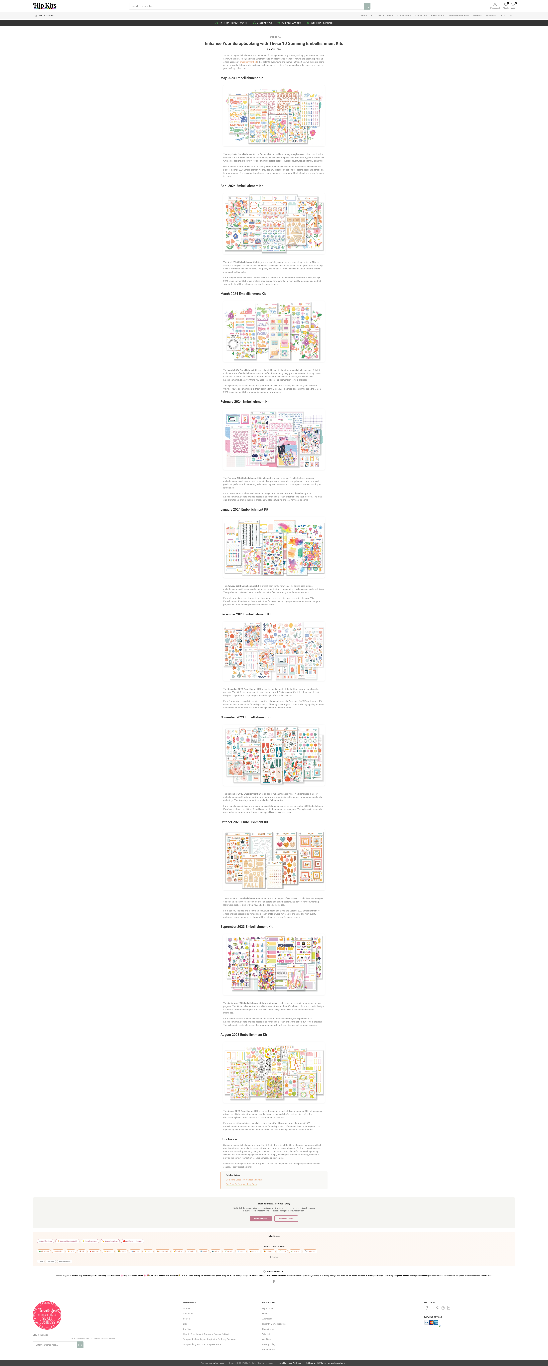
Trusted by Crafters (233, 23)
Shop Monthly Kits (260, 1219)
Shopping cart (268, 1329)
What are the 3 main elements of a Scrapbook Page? (362, 1275)
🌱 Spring (282, 1251)
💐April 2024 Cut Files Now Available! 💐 (164, 1275)
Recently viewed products (274, 1324)
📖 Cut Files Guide (45, 1241)
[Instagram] (443, 1308)
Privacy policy (268, 1344)
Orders (265, 1313)
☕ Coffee (191, 1251)
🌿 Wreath (228, 1251)
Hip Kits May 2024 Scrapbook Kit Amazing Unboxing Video (96, 1275)
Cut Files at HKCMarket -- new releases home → (326, 1363)
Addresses (267, 1318)
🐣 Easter (148, 1251)
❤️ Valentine (94, 1251)
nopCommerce (217, 1363)
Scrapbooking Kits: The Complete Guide (202, 1344)
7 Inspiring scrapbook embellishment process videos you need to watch (414, 1275)
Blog (185, 1324)
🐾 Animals (135, 1251)
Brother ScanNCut (64, 1261)
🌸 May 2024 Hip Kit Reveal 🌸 (133, 1275)
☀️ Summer (108, 1251)
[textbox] (246, 6)
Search (367, 6)
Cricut (41, 1261)
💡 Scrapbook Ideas (90, 1241)
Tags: (265, 1271)
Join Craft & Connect (286, 1219)
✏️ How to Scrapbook (110, 1241)
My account (495, 8)
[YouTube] (432, 1308)
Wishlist (266, 1334)
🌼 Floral (71, 1251)
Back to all (275, 37)
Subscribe (80, 1344)
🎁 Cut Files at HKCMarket (132, 1241)
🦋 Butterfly (254, 1251)
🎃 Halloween (268, 1251)
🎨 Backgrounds (162, 1251)
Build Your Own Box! (291, 23)
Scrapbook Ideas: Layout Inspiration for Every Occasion (209, 1339)
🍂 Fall (81, 1251)
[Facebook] (427, 1308)
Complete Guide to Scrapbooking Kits (244, 1179)
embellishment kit (248, 62)
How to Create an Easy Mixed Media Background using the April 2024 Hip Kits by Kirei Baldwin (220, 1275)
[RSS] (448, 1308)
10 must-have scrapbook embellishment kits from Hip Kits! (468, 1275)
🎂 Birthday (58, 1251)
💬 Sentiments (310, 1251)
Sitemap (187, 1308)
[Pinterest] (437, 1308)
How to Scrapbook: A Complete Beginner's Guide (206, 1334)
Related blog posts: (64, 1275)
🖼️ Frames (122, 1251)
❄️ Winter (240, 1251)
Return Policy (268, 1349)
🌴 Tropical (295, 1251)
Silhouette (51, 1261)
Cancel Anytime (264, 23)
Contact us (188, 1313)
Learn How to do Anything (289, 1363)
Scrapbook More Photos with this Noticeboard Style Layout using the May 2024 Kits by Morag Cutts (299, 1275)
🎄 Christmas (44, 1251)
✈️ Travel (203, 1251)
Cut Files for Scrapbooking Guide (241, 1184)
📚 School (215, 1251)
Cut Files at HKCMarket (322, 23)
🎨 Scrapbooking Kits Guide (67, 1241)
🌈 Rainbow (178, 1251)
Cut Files (187, 1329)
